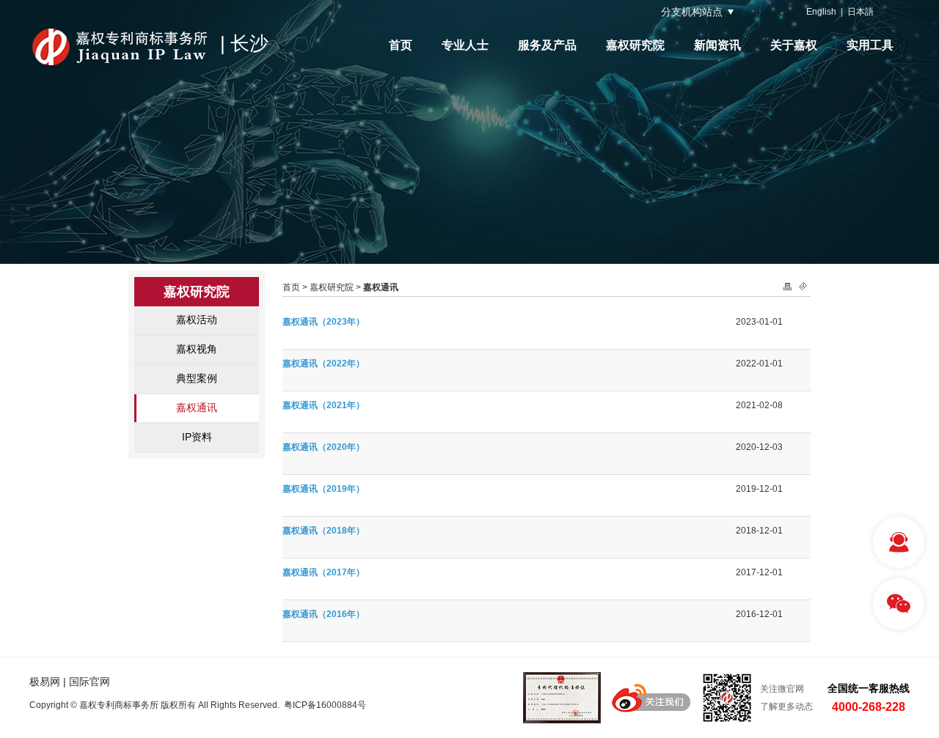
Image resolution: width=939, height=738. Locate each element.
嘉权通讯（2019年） (323, 489)
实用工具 (870, 45)
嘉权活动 (196, 319)
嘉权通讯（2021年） (323, 405)
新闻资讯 (717, 45)
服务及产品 (547, 45)
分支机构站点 (692, 12)
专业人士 (465, 45)
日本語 (860, 12)
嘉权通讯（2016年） (323, 614)
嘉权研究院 (635, 45)
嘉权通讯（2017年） (323, 572)
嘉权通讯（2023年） (323, 322)
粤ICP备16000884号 (325, 705)
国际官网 (89, 681)
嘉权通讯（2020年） (323, 447)
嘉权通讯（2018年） (323, 530)
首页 (400, 45)
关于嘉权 (793, 45)
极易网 (44, 681)
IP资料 (197, 437)
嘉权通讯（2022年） (323, 363)
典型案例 (196, 378)
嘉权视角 (196, 349)
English (821, 12)
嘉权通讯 (196, 407)
